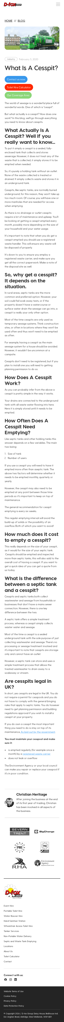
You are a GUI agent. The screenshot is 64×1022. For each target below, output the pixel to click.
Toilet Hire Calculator (19, 87)
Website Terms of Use (13, 991)
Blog (21, 20)
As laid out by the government (37, 731)
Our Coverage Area (18, 95)
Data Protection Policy (14, 1006)
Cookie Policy (10, 996)
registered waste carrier (36, 753)
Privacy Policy (10, 1001)
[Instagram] (10, 979)
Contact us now (16, 79)
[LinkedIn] (15, 979)
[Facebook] (5, 979)
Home (8, 20)
